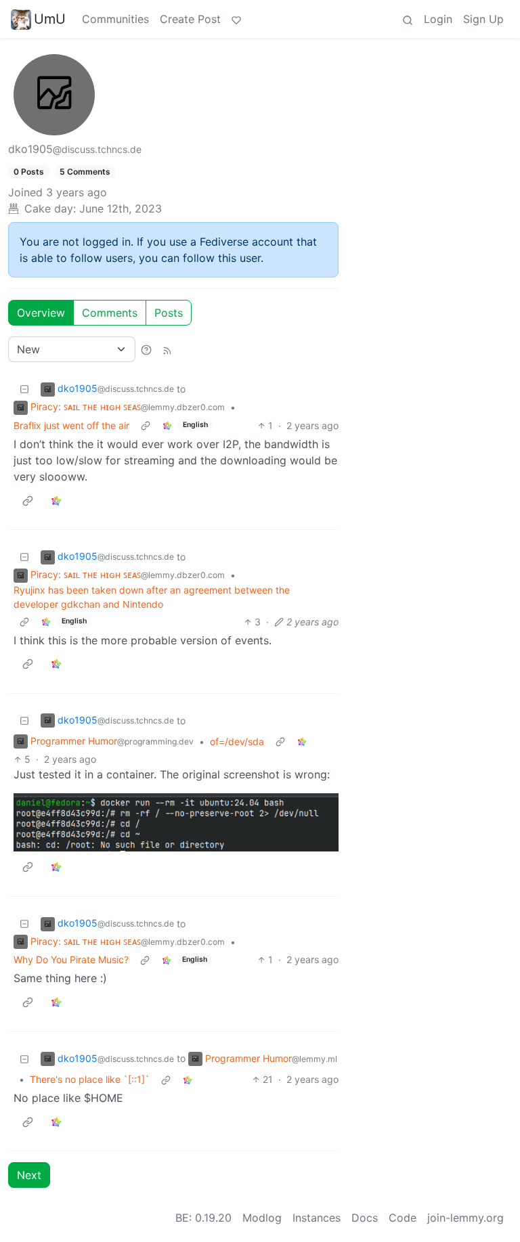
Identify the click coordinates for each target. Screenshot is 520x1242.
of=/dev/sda (237, 741)
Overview (41, 312)
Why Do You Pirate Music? (71, 959)
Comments (109, 312)
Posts (168, 312)
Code (402, 1217)
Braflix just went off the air (71, 425)
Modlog (262, 1217)
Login (438, 19)
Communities (115, 19)
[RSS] (167, 349)
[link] (167, 425)
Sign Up (483, 19)
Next (29, 1175)
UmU (50, 19)
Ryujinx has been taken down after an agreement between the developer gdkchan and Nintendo (152, 597)
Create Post (190, 19)
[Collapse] (24, 388)
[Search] (407, 18)
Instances (316, 1217)
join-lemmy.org (465, 1217)
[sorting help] (146, 349)
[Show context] (145, 425)
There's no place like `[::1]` (90, 1079)
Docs (364, 1217)
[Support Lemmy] (236, 18)
